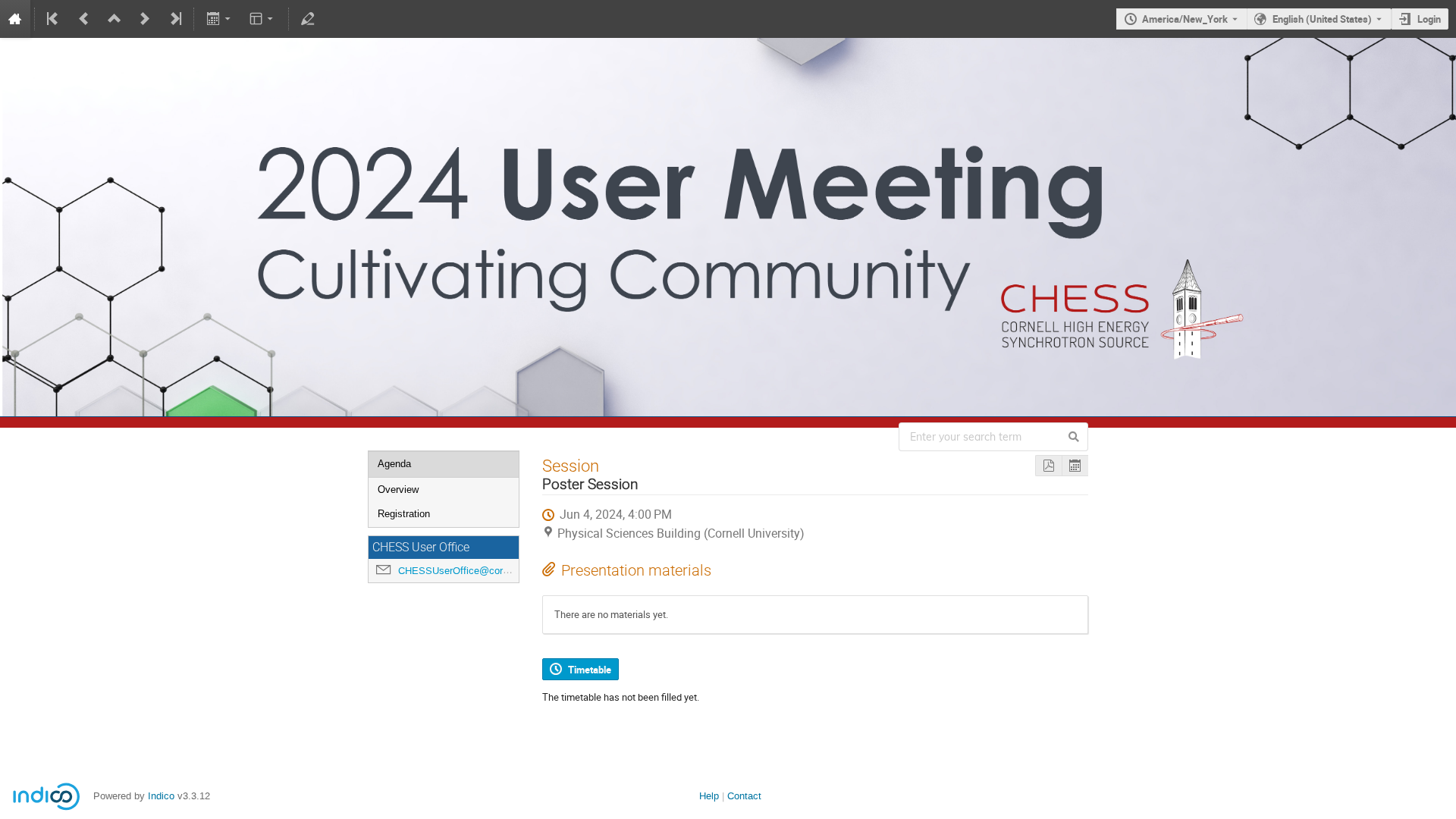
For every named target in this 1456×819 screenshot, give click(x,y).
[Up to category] (114, 19)
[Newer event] (145, 19)
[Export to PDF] (1048, 466)
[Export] (219, 19)
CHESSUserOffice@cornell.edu (467, 570)
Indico (161, 795)
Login (1429, 19)
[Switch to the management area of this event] (308, 19)
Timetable (589, 669)
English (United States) (1322, 19)
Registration (404, 513)
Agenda (394, 463)
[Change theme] (262, 19)
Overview (398, 489)
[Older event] (84, 19)
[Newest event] (174, 19)
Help (709, 795)
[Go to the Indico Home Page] (15, 19)
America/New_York (1185, 19)
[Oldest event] (54, 19)
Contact (744, 795)
